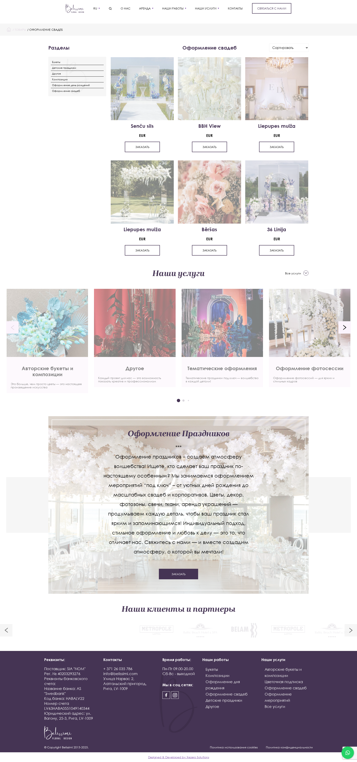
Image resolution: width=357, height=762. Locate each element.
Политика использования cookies (234, 747)
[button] (12, 327)
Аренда (145, 8)
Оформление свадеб (66, 90)
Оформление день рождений (71, 85)
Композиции (60, 79)
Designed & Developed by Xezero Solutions (178, 757)
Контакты (235, 8)
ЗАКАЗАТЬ (142, 147)
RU (95, 8)
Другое (56, 73)
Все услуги (293, 273)
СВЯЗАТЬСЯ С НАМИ (271, 8)
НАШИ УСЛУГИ (205, 8)
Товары (20, 29)
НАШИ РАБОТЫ (172, 8)
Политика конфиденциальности (289, 747)
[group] (47, 340)
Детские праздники (64, 67)
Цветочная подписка (284, 681)
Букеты (56, 62)
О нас (125, 8)
